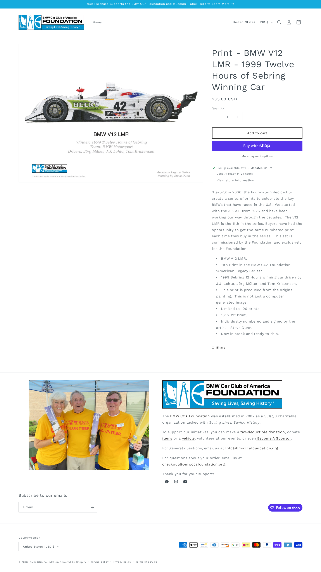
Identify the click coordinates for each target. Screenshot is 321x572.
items (167, 438)
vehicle (188, 438)
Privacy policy (122, 561)
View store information (235, 180)
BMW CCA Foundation (190, 416)
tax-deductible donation (262, 432)
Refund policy (99, 561)
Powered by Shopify (73, 561)
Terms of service (146, 561)
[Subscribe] (92, 507)
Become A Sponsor (273, 438)
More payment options (257, 156)
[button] (279, 22)
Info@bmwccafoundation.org (251, 448)
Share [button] (221, 347)
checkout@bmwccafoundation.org (193, 464)
